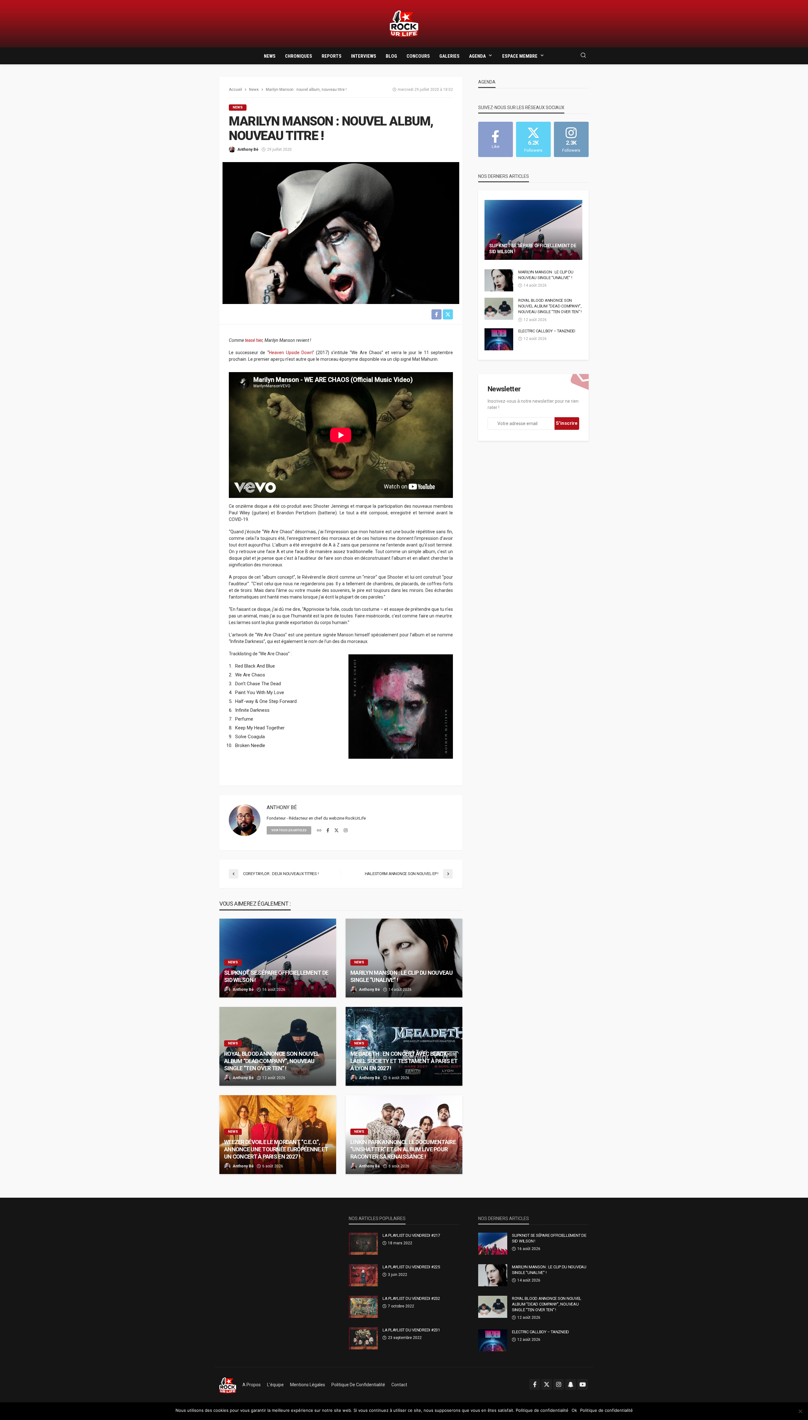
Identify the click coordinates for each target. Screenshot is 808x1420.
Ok (574, 1410)
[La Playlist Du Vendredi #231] (363, 1338)
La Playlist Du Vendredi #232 (411, 1298)
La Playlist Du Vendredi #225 (411, 1267)
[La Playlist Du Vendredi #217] (363, 1244)
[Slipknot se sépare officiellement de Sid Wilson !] (277, 958)
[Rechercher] (583, 55)
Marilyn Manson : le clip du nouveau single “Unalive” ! (401, 976)
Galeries (449, 56)
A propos (251, 1384)
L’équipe (275, 1384)
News (270, 56)
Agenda (477, 56)
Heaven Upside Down (290, 352)
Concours (418, 56)
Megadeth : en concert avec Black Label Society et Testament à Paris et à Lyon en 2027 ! (403, 1061)
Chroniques (298, 56)
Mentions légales (307, 1384)
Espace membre (520, 56)
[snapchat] (570, 1384)
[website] (319, 830)
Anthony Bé (247, 149)
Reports (332, 56)
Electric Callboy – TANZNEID (546, 331)
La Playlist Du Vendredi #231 (411, 1330)
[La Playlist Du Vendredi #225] (363, 1275)
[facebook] (328, 830)
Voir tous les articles (288, 830)
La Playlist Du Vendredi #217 (411, 1235)
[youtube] (582, 1384)
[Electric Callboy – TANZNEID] (498, 339)
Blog (391, 56)
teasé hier (254, 340)
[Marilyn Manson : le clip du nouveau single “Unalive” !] (404, 958)
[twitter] (336, 830)
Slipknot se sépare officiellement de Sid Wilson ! (276, 976)
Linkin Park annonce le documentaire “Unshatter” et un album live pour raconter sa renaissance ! (403, 1149)
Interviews (363, 56)
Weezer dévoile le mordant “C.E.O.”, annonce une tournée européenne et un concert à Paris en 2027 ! (276, 1149)
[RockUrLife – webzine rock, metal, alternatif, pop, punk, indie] (227, 1384)
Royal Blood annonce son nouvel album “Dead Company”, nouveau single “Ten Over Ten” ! (271, 1061)
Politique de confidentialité (358, 1384)
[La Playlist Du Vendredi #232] (363, 1307)
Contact (399, 1384)
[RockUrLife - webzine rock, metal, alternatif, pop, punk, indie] (404, 23)
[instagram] (345, 830)
